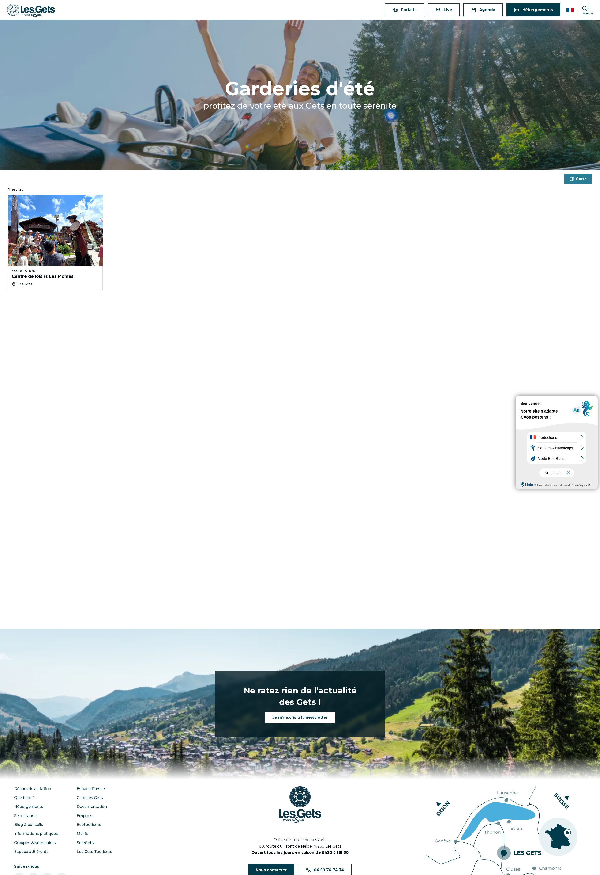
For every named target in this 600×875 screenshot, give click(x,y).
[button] (570, 10)
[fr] (570, 10)
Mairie (82, 833)
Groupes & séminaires (35, 843)
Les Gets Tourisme (94, 851)
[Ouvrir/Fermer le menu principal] (591, 10)
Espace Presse (91, 789)
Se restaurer (25, 816)
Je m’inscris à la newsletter (300, 717)
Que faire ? (24, 797)
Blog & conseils (28, 824)
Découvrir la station (32, 789)
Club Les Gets (90, 797)
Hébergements (28, 806)
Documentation (92, 806)
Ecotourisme (89, 824)
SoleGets (85, 843)
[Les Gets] (31, 10)
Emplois (84, 816)
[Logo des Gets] (300, 804)
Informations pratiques (36, 833)
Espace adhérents (31, 851)
